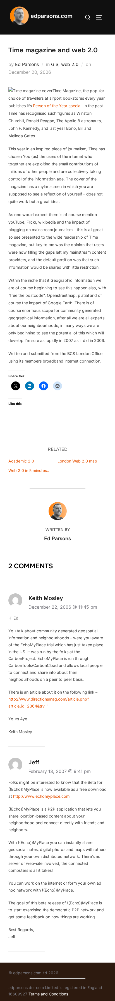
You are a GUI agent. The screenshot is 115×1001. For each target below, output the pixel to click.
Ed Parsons (27, 64)
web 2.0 (69, 64)
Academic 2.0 (21, 461)
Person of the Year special (57, 105)
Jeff (33, 762)
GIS (54, 64)
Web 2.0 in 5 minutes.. (28, 470)
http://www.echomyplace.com (41, 796)
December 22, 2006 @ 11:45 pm (62, 607)
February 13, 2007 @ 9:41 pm (59, 771)
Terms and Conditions (48, 994)
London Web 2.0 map (77, 461)
